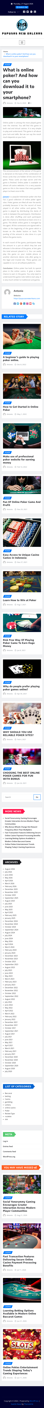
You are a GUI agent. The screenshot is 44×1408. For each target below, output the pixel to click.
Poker (7, 1111)
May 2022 (8, 1008)
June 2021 (9, 1039)
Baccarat (8, 1093)
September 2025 (11, 898)
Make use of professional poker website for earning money (19, 459)
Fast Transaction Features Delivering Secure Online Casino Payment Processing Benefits (19, 1261)
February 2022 (10, 1016)
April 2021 (9, 1045)
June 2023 (9, 973)
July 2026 (8, 872)
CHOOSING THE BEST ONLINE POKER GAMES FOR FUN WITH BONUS (21, 775)
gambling (8, 1102)
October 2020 (10, 1063)
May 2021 (8, 1042)
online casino (10, 1108)
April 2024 (9, 944)
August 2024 (10, 932)
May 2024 (8, 941)
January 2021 (10, 1054)
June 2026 (9, 875)
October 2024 (10, 927)
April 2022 (9, 1010)
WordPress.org (9, 1156)
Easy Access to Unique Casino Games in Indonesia (21, 556)
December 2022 (11, 987)
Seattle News (16, 1404)
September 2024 (11, 930)
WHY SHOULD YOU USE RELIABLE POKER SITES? (18, 733)
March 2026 (9, 883)
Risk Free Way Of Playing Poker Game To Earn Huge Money (19, 642)
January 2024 (10, 953)
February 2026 (10, 886)
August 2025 (10, 901)
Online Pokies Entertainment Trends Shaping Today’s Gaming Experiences (20, 1370)
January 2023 (10, 985)
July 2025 (8, 904)
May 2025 (8, 909)
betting (8, 1096)
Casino (7, 1099)
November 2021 (11, 1025)
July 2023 (8, 970)
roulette (8, 1116)
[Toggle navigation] (22, 42)
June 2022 (9, 1005)
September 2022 (11, 996)
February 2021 (10, 1051)
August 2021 (10, 1034)
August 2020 (10, 1068)
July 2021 (8, 1037)
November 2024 (11, 924)
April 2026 (9, 880)
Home (5, 51)
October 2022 (10, 993)
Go (37, 797)
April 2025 (9, 912)
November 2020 (11, 1060)
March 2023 (9, 979)
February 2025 (10, 915)
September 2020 (11, 1065)
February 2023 (10, 982)
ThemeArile (28, 1404)
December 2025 (11, 889)
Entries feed (8, 1146)
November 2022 (11, 990)
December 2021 (11, 1022)
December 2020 (11, 1057)
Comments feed (9, 1151)
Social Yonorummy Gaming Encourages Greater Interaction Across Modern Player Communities (22, 821)
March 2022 (9, 1013)
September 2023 (11, 964)
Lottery (8, 1105)
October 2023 (10, 961)
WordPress (34, 1401)
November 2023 (11, 958)
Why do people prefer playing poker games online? (21, 688)
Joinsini (6, 197)
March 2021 (9, 1048)
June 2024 (9, 938)
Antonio (10, 103)
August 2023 (10, 967)
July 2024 (8, 935)
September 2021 (11, 1031)
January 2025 (10, 918)
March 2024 (9, 947)
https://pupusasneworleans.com (27, 298)
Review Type (10, 1113)
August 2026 (10, 869)
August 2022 (10, 999)
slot (6, 1119)
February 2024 (10, 950)
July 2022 (8, 1002)
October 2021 (10, 1028)
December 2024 (11, 921)
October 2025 (10, 895)
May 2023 (8, 976)
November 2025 (11, 892)
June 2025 (9, 906)
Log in (5, 1141)
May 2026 (8, 878)
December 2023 (11, 956)
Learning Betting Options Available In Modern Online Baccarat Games (19, 1313)
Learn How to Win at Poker (19, 600)
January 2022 (10, 1019)
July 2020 (8, 1071)
